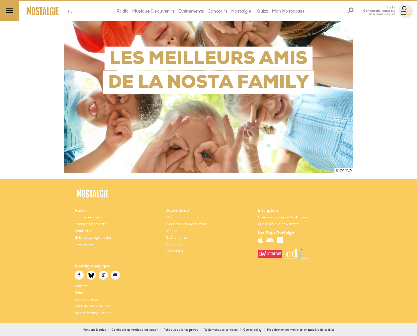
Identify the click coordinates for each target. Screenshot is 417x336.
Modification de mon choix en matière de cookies (300, 330)
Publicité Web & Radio (93, 306)
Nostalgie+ (242, 11)
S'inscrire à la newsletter (186, 224)
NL (69, 11)
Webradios (83, 231)
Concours (218, 11)
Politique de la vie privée (181, 330)
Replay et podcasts (90, 224)
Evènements (176, 238)
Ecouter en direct (89, 217)
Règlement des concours (221, 330)
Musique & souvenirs (153, 11)
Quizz (262, 11)
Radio (123, 11)
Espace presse (86, 299)
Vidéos (171, 231)
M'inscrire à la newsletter (278, 224)
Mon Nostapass (288, 11)
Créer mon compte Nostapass (282, 217)
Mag (170, 217)
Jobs (79, 293)
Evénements (191, 11)
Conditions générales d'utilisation (134, 330)
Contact (81, 286)
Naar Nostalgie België (92, 313)
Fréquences (84, 244)
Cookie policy (252, 330)
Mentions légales (94, 330)
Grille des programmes (93, 238)
